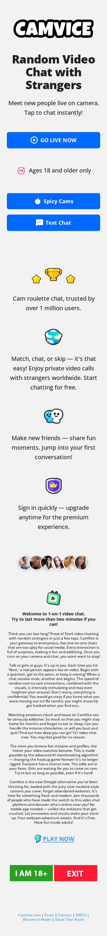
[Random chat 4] (70, 562)
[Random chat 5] (81, 562)
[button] (53, 140)
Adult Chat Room (69, 919)
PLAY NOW (58, 839)
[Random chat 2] (48, 562)
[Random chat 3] (59, 562)
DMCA (80, 915)
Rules (49, 915)
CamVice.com (29, 915)
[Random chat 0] (25, 562)
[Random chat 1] (36, 562)
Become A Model (37, 919)
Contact (65, 915)
